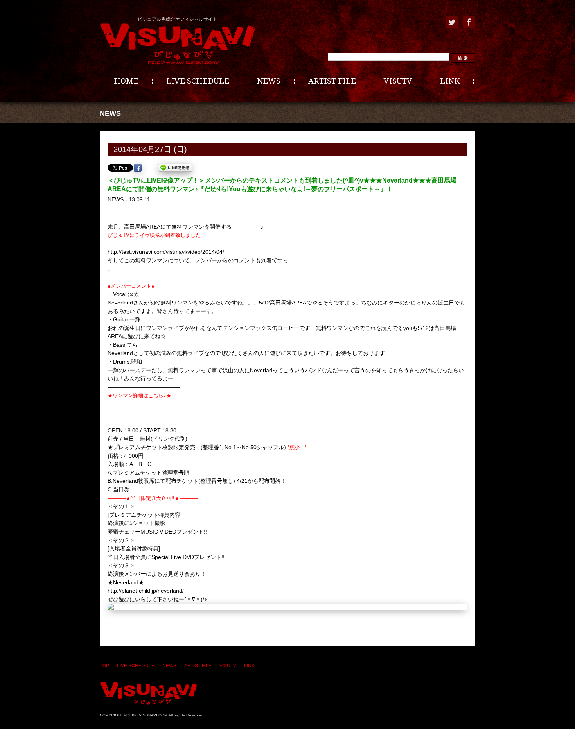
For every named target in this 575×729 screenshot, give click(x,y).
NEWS (268, 81)
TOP (104, 665)
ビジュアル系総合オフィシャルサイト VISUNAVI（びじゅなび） (177, 44)
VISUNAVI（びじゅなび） (148, 693)
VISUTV (398, 81)
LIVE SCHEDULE (197, 81)
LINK (450, 81)
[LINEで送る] (175, 168)
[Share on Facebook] (138, 168)
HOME (126, 81)
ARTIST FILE (332, 81)
